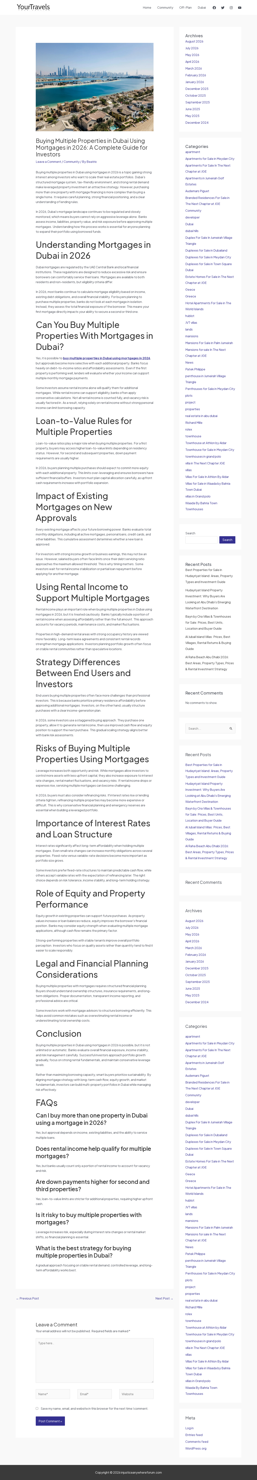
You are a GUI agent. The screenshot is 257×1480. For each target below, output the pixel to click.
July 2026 (191, 48)
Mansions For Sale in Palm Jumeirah (209, 343)
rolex (188, 429)
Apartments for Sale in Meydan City (209, 159)
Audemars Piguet (197, 191)
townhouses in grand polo (203, 456)
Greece (190, 296)
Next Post (164, 1298)
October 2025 (195, 95)
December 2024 (197, 122)
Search (190, 533)
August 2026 (194, 41)
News (189, 362)
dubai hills (191, 231)
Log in (189, 1428)
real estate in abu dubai (201, 416)
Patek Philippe (195, 369)
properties (192, 409)
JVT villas (191, 323)
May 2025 (192, 116)
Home (147, 7)
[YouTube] (239, 7)
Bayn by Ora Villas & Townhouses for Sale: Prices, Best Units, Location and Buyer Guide (208, 622)
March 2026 (193, 68)
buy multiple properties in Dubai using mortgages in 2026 (106, 358)
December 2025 (196, 89)
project (190, 402)
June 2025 (192, 109)
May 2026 (192, 55)
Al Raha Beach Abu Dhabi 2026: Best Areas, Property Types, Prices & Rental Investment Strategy (209, 663)
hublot (189, 316)
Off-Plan (185, 7)
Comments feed (196, 1442)
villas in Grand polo (198, 496)
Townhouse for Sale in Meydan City (209, 450)
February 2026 (195, 75)
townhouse (193, 436)
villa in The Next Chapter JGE (205, 463)
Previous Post (27, 1298)
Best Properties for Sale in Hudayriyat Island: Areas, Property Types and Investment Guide (209, 576)
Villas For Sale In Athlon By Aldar (207, 477)
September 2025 (197, 102)
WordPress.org (195, 1448)
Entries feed (194, 1435)
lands (189, 329)
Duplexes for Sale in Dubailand (206, 250)
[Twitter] (222, 7)
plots (188, 395)
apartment (192, 152)
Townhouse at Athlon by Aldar (206, 443)
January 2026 (194, 82)
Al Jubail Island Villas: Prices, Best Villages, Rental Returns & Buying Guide (208, 643)
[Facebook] (214, 7)
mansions (191, 336)
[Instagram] (231, 7)
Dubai (202, 7)
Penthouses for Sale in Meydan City (210, 389)
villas (188, 470)
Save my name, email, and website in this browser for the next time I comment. (94, 1408)
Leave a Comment (48, 162)
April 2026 (192, 62)
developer (192, 217)
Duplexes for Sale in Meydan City (208, 257)
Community (165, 7)
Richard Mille (193, 423)
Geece (190, 289)
